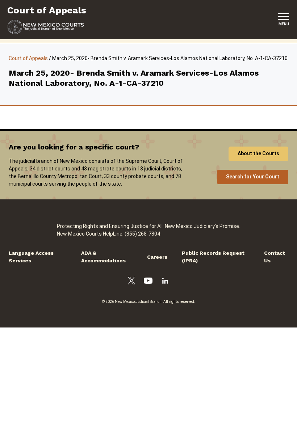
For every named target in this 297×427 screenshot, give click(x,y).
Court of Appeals (28, 58)
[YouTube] (148, 281)
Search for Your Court (252, 176)
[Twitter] (131, 282)
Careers (157, 257)
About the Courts (258, 153)
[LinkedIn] (165, 282)
